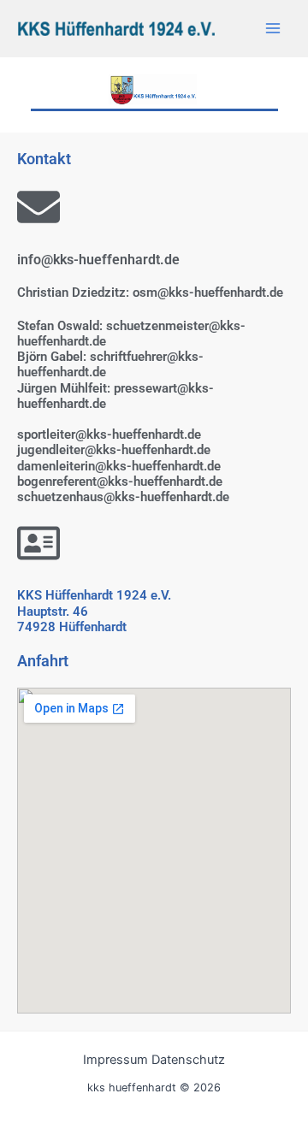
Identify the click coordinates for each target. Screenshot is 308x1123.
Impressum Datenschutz (154, 1059)
